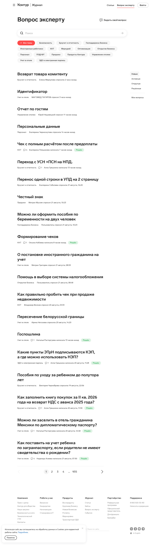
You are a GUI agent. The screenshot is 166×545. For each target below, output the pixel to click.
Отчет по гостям (32, 109)
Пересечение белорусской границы (50, 316)
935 (74, 471)
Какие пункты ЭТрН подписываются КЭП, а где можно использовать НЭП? (56, 354)
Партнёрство (114, 498)
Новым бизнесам (69, 509)
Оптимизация (84, 49)
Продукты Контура (76, 54)
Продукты (67, 498)
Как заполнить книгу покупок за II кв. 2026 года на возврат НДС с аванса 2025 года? (57, 399)
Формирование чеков (37, 236)
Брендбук (111, 518)
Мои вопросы (137, 97)
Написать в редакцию (139, 506)
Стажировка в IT (47, 513)
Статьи (88, 503)
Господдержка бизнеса (96, 43)
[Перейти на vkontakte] (131, 528)
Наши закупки (23, 509)
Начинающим (45, 509)
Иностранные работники (31, 49)
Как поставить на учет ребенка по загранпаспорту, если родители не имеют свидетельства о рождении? (58, 448)
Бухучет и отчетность (69, 43)
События (88, 513)
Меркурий (65, 49)
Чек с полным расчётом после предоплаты (57, 144)
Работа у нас (46, 498)
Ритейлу (66, 513)
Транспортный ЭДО (70, 520)
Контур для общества (26, 506)
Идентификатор (32, 91)
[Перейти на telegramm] (143, 528)
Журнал (89, 498)
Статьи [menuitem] (110, 5)
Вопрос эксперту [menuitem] (125, 5)
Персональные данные (38, 126)
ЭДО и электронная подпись (52, 60)
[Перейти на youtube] (139, 528)
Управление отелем (101, 54)
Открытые (135, 84)
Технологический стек (24, 517)
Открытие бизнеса (106, 49)
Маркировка (67, 516)
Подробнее (23, 532)
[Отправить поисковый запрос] (120, 33)
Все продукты (68, 503)
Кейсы (87, 506)
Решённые (136, 88)
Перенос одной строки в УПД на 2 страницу (58, 179)
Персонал (24, 54)
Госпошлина (28, 334)
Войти (143, 5)
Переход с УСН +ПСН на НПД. (45, 162)
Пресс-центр (22, 503)
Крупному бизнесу (70, 506)
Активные (135, 79)
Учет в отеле (26, 60)
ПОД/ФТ (40, 54)
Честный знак (30, 196)
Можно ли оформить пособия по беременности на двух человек (47, 216)
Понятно (11, 538)
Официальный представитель (113, 510)
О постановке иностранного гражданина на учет (58, 257)
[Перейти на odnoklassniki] (135, 528)
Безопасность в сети (26, 513)
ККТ (52, 49)
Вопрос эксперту (92, 509)
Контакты (21, 522)
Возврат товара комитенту (42, 74)
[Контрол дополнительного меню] (14, 5)
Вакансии (44, 503)
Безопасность (45, 43)
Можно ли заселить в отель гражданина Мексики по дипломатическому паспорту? (57, 422)
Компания (22, 498)
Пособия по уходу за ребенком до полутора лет (58, 377)
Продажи (56, 54)
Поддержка (136, 498)
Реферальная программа (113, 504)
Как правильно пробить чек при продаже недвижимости (55, 296)
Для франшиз (113, 514)
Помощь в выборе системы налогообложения (60, 277)
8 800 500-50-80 (137, 503)
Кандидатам (45, 506)
